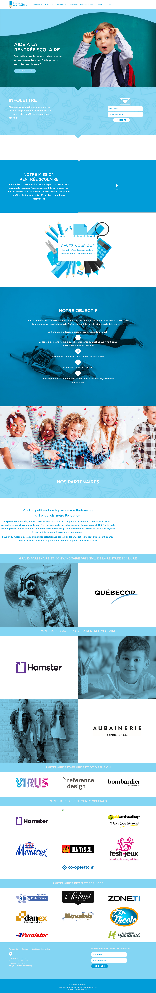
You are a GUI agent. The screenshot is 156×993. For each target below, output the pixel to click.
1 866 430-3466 (22, 961)
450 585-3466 (22, 958)
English (109, 4)
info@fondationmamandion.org (20, 966)
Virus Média (85, 989)
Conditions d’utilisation (41, 949)
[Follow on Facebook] (10, 954)
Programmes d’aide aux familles (81, 4)
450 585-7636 (23, 963)
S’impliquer (60, 4)
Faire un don (14, 949)
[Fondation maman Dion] (18, 4)
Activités (48, 4)
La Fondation (36, 4)
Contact (100, 4)
